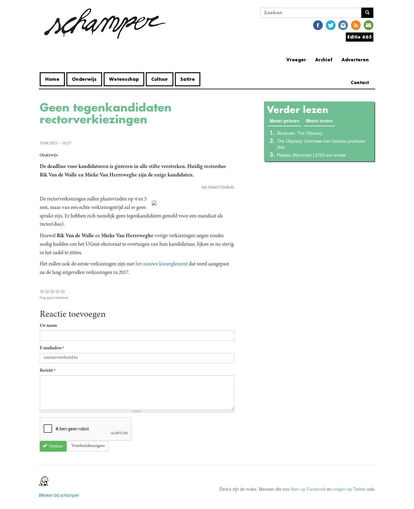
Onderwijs (84, 79)
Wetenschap (124, 79)
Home (52, 79)
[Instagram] (343, 25)
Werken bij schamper (59, 495)
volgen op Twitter (349, 489)
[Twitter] (331, 25)
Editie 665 (359, 37)
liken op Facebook (308, 489)
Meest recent (319, 121)
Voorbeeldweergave (88, 446)
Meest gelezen (286, 121)
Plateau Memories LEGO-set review (311, 155)
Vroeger (296, 60)
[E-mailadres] (368, 25)
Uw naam (48, 326)
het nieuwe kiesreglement (161, 264)
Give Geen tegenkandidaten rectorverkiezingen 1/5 (42, 291)
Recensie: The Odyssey (299, 133)
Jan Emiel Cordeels (217, 187)
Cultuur (159, 79)
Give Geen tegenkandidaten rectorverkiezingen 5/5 (62, 291)
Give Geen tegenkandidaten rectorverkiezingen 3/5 (52, 291)
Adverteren (355, 60)
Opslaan (55, 446)
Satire (187, 79)
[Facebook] (318, 25)
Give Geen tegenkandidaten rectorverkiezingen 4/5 (57, 291)
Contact (360, 82)
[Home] (105, 24)
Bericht (48, 371)
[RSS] (356, 25)
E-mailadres (52, 348)
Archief (323, 60)
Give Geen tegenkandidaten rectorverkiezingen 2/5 (47, 291)
